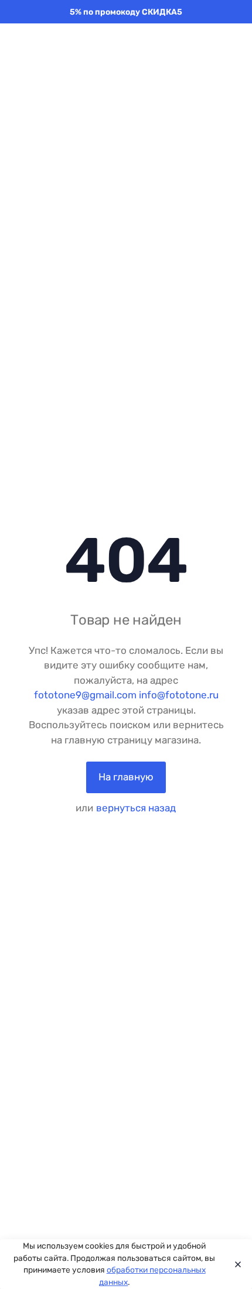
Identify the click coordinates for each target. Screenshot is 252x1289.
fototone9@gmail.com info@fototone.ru (126, 695)
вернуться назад (136, 808)
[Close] (235, 1264)
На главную (126, 777)
